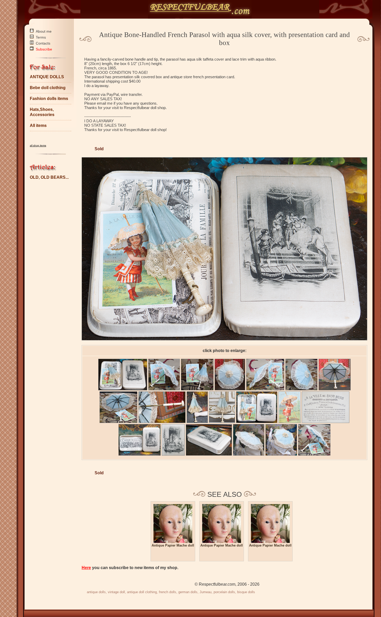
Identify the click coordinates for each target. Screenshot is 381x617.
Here (86, 567)
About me (44, 31)
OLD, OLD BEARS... (49, 177)
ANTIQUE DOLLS (47, 77)
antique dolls (96, 592)
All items (38, 125)
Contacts (43, 43)
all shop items (38, 145)
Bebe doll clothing (48, 87)
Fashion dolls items (49, 98)
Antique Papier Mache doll (173, 545)
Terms (41, 37)
